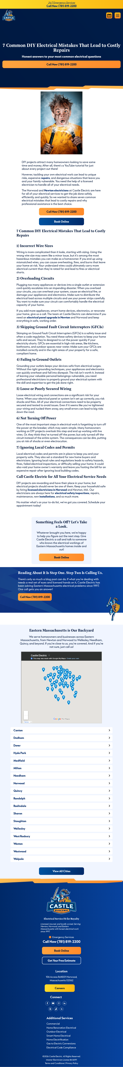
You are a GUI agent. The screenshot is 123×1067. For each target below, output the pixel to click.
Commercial (53, 1023)
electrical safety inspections (72, 493)
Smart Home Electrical (58, 1035)
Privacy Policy (72, 1063)
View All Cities (61, 871)
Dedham (19, 737)
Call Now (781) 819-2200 (61, 64)
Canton (18, 730)
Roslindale (20, 806)
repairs (45, 178)
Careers (60, 988)
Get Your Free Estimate (61, 960)
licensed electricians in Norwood (47, 489)
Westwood (20, 851)
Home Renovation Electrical (61, 1027)
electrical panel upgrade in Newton (48, 317)
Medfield (19, 760)
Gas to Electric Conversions (61, 1043)
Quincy (18, 790)
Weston (18, 843)
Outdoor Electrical (56, 1031)
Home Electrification (57, 1039)
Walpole (19, 858)
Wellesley (19, 828)
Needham (20, 775)
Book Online (61, 221)
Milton (17, 768)
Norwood (19, 783)
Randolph (19, 798)
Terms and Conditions (54, 1063)
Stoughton (20, 821)
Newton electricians (56, 190)
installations (47, 496)
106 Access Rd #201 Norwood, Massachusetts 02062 (61, 978)
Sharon (18, 813)
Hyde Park (20, 753)
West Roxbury (22, 836)
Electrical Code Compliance (61, 1047)
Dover (17, 745)
